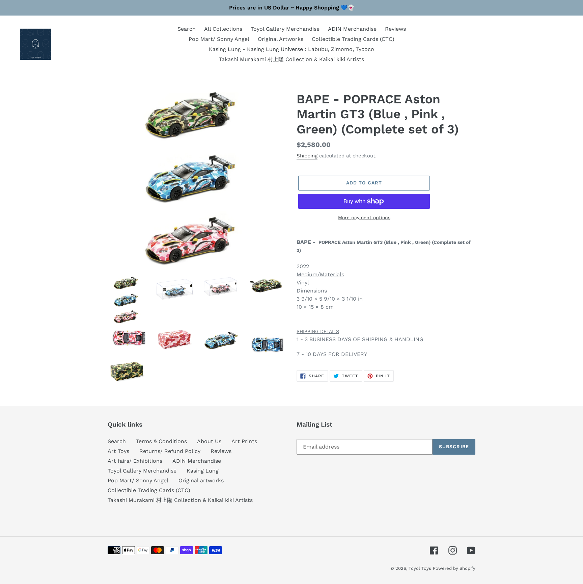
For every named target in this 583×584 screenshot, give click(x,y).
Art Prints (244, 441)
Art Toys (118, 451)
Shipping (307, 156)
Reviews (221, 451)
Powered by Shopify (454, 568)
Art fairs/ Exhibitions (135, 461)
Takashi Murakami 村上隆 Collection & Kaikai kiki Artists (180, 500)
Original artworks (201, 480)
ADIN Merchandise (196, 461)
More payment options (364, 217)
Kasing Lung (203, 470)
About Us (209, 441)
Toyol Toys (420, 568)
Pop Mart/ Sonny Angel (138, 480)
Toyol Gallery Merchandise (142, 470)
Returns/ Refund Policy (169, 451)
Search (117, 441)
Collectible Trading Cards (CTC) (149, 490)
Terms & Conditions (161, 441)
